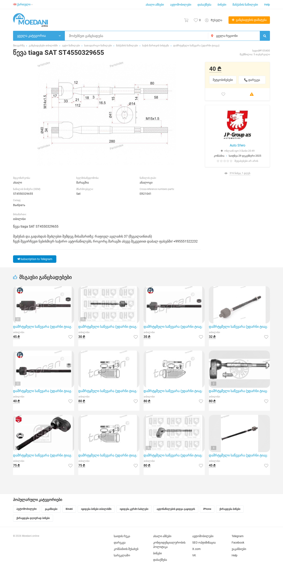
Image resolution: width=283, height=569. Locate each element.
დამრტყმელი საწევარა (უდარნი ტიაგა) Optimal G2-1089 (239, 391)
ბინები (222, 4)
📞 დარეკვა (252, 80)
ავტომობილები (180, 4)
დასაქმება (204, 4)
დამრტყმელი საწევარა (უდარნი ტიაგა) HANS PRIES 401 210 (174, 391)
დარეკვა (120, 542)
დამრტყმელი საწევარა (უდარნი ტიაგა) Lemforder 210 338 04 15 (239, 327)
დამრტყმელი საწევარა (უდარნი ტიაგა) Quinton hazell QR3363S (108, 327)
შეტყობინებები (223, 80)
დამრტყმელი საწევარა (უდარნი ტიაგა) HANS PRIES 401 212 (108, 455)
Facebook (238, 542)
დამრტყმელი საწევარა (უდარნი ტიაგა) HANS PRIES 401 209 (108, 391)
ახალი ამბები (155, 4)
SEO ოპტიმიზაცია (204, 542)
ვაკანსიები (239, 549)
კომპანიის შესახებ (126, 549)
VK (194, 555)
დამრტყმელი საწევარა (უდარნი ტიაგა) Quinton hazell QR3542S (174, 455)
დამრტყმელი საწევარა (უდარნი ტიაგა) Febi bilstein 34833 (43, 455)
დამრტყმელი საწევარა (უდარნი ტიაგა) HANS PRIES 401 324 (43, 391)
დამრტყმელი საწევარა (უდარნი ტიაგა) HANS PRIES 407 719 (43, 327)
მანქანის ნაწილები (245, 4)
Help (267, 4)
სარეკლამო (122, 555)
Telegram (237, 536)
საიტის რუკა (122, 536)
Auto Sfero (237, 145)
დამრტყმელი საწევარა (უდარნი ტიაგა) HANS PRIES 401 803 (174, 327)
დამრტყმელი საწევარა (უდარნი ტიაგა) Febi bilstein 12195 (239, 455)
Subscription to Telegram (36, 259)
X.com (196, 549)
